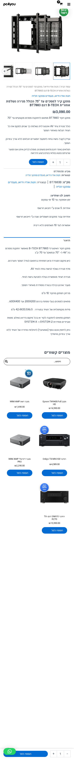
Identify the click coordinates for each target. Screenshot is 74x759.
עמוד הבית (65, 86)
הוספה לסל (38, 161)
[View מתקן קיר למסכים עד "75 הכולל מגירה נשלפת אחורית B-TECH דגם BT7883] (61, 71)
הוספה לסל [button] (57, 415)
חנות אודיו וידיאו (51, 86)
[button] (9, 751)
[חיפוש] (6, 361)
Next (4, 71)
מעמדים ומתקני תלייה (42, 95)
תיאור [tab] (66, 240)
